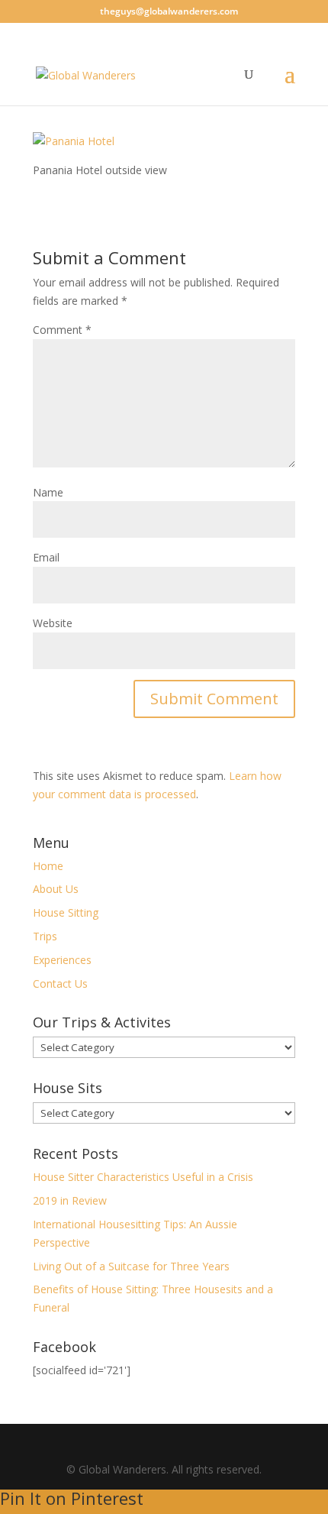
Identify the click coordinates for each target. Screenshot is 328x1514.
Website (52, 623)
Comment (62, 329)
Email (46, 557)
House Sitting (65, 912)
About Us (56, 889)
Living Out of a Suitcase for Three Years (131, 1266)
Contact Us (60, 983)
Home (48, 866)
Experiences (62, 960)
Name (48, 492)
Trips (45, 936)
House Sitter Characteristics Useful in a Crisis (143, 1176)
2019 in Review (70, 1200)
